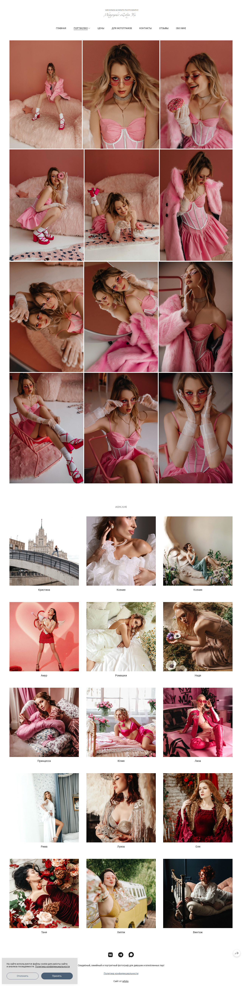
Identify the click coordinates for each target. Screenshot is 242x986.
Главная (61, 28)
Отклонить (22, 976)
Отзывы (163, 28)
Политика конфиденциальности (121, 973)
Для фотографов (122, 28)
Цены (101, 28)
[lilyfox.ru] (121, 13)
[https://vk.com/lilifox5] (110, 955)
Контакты (145, 28)
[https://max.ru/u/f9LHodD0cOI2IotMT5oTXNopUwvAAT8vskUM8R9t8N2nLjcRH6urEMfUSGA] (131, 955)
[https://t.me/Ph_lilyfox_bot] (120, 955)
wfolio (125, 981)
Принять (57, 976)
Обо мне (181, 28)
